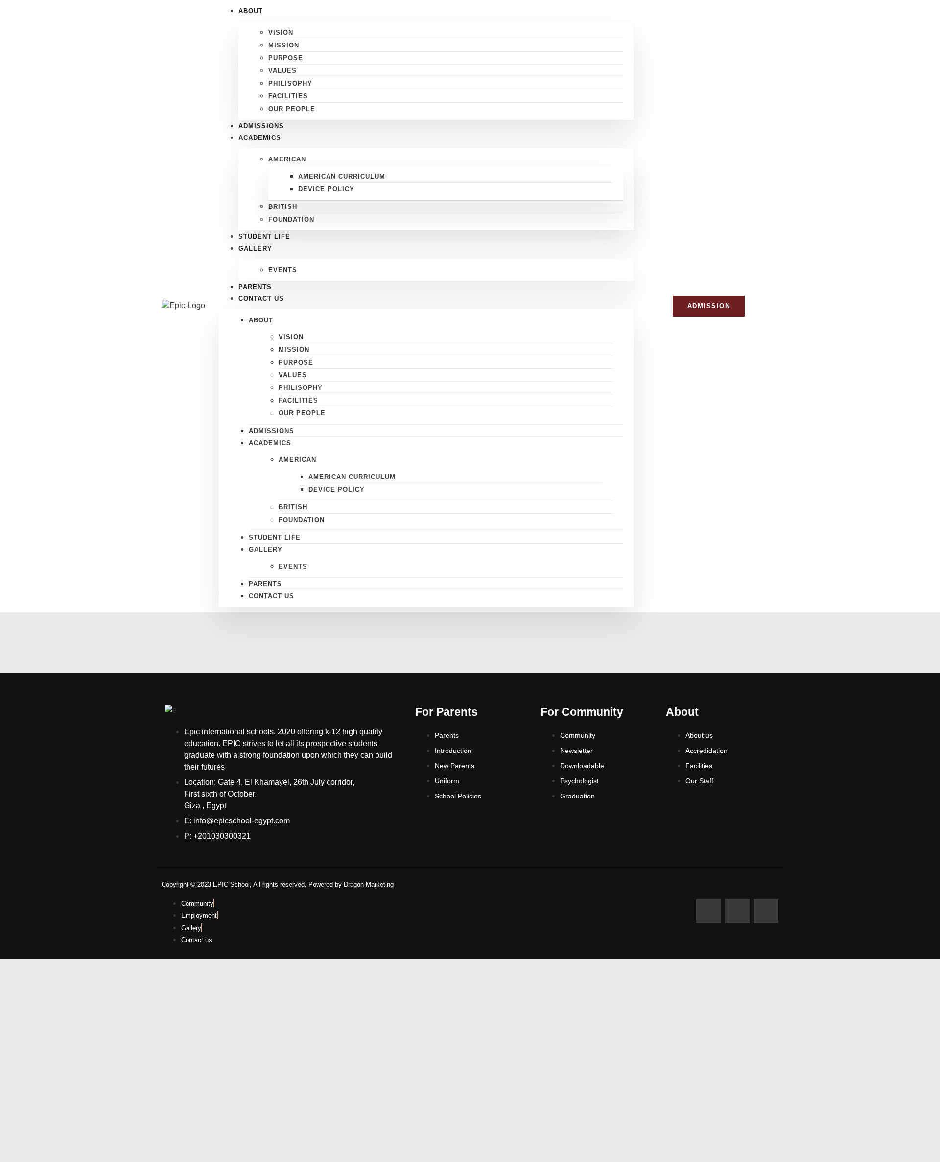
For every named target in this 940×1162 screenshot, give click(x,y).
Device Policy (326, 189)
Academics (259, 137)
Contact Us (261, 298)
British (282, 206)
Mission (283, 45)
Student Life (275, 537)
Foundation (291, 219)
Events (282, 269)
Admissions (271, 430)
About (261, 320)
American (287, 159)
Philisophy (290, 83)
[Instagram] (737, 911)
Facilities (288, 96)
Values (282, 70)
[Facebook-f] (708, 911)
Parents (265, 584)
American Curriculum (341, 176)
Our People (291, 109)
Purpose (285, 58)
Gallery (255, 248)
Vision (280, 32)
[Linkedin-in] (766, 911)
